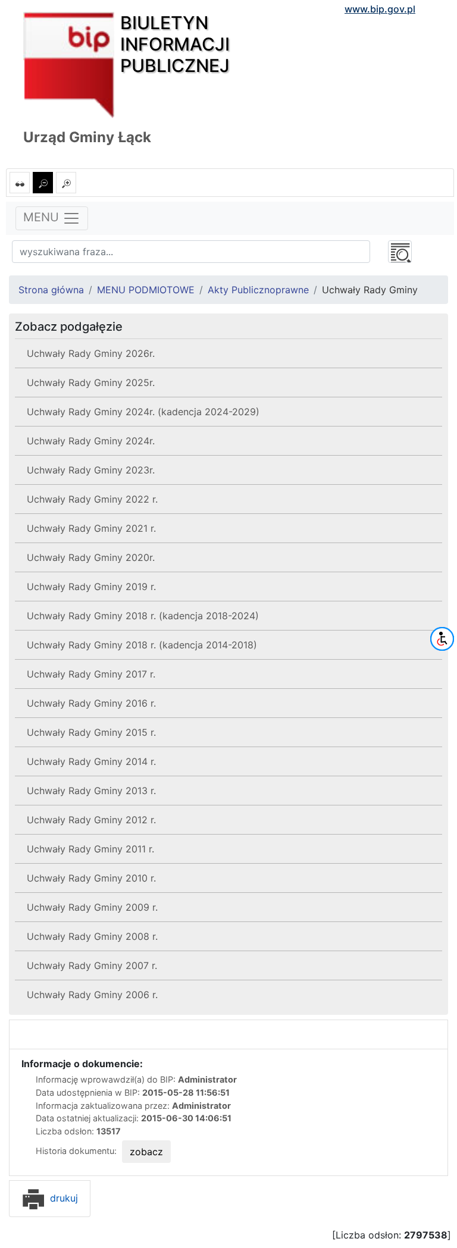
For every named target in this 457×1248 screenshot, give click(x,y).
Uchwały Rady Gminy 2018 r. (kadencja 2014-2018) (142, 645)
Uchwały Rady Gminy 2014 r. (91, 761)
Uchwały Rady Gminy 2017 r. (91, 674)
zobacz (146, 1152)
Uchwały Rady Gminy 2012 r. (91, 820)
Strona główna (51, 290)
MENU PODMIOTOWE (146, 290)
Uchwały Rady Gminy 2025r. (91, 382)
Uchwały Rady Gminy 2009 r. (92, 907)
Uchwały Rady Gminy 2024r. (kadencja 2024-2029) (143, 412)
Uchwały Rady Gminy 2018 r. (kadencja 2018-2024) (143, 616)
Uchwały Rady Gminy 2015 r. (91, 732)
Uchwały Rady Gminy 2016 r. (91, 703)
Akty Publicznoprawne (258, 290)
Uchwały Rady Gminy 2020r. (91, 557)
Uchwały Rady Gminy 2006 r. (92, 995)
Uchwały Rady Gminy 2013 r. (91, 791)
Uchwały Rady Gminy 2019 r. (91, 586)
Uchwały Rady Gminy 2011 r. (90, 849)
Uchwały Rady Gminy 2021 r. (91, 528)
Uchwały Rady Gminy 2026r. (91, 353)
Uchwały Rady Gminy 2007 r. (92, 965)
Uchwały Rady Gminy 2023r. (91, 470)
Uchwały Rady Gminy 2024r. (91, 441)
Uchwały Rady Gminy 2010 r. (91, 878)
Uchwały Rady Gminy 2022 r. (92, 499)
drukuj (62, 1198)
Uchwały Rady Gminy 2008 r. (92, 936)
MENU (42, 218)
